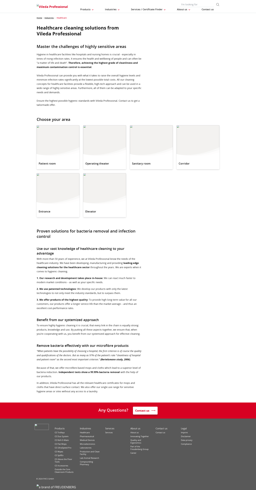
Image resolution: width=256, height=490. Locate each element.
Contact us (161, 428)
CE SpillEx (59, 455)
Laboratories (85, 447)
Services (109, 428)
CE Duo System (62, 436)
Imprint (184, 432)
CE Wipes (59, 451)
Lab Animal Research (89, 458)
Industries (49, 18)
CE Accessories (61, 465)
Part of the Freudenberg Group (139, 447)
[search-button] (217, 4)
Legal (184, 428)
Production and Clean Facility (90, 453)
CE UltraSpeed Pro (63, 447)
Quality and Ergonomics (135, 441)
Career (133, 453)
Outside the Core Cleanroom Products (64, 470)
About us (135, 428)
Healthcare (85, 432)
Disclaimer (186, 436)
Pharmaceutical (87, 436)
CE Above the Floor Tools (63, 460)
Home (39, 18)
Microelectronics (87, 444)
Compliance (186, 444)
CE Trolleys (60, 432)
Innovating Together (139, 436)
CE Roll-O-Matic (62, 440)
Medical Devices (87, 440)
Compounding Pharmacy (86, 463)
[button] (87, 9)
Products (60, 428)
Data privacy (186, 440)
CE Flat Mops (61, 444)
